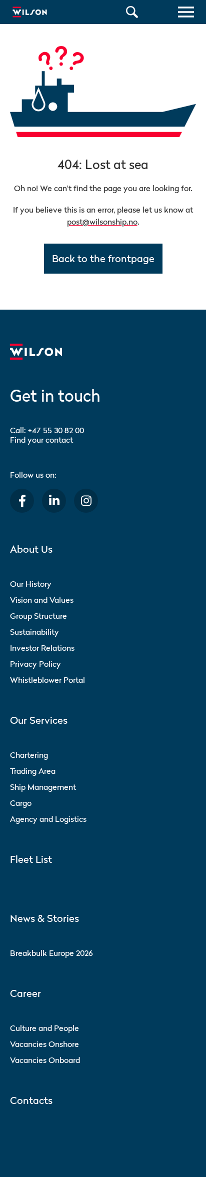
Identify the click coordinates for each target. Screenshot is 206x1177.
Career (25, 993)
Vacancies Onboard (45, 1060)
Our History (31, 584)
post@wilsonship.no (102, 222)
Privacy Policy (35, 664)
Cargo (21, 803)
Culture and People (44, 1028)
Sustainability (34, 632)
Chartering (29, 755)
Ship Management (43, 787)
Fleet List (31, 859)
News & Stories (44, 918)
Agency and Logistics (48, 819)
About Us (31, 549)
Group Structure (38, 616)
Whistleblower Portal (47, 680)
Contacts (31, 1100)
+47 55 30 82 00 (56, 430)
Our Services (39, 720)
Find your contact (41, 440)
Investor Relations (42, 648)
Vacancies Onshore (44, 1044)
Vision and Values (42, 600)
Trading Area (33, 771)
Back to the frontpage (103, 259)
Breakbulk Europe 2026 (51, 953)
